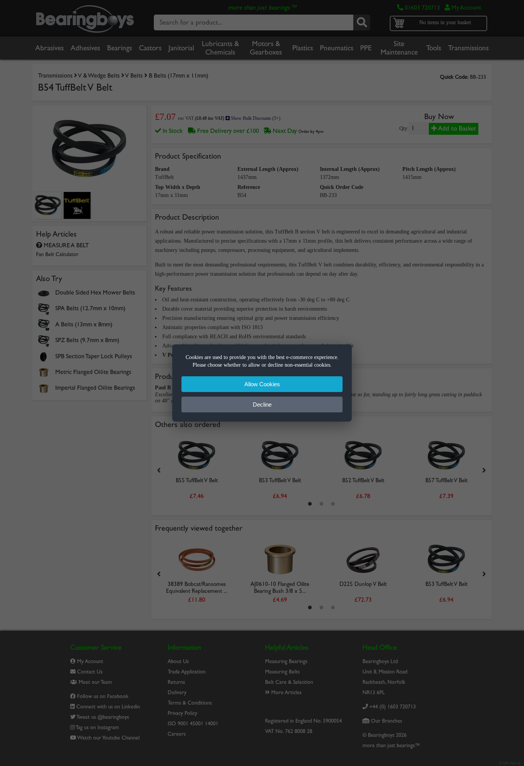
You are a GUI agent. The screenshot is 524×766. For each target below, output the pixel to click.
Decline (262, 404)
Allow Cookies (262, 384)
